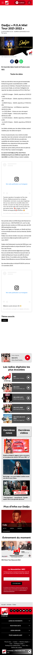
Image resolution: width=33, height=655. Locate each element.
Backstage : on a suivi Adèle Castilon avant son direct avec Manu (16, 477)
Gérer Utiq (25, 645)
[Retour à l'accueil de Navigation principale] (7, 2)
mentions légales (22, 590)
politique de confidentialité (9, 591)
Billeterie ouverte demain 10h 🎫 (12, 306)
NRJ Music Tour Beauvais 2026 (11, 560)
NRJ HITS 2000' (18, 407)
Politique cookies (19, 643)
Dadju (4, 525)
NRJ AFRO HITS (18, 397)
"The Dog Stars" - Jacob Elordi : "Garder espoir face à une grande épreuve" (15, 498)
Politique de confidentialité (12, 645)
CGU (10, 643)
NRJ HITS (15, 358)
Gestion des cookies (16, 647)
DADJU (21, 213)
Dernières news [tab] (9, 431)
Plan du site (7, 641)
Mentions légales (24, 641)
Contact (15, 641)
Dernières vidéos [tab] (24, 431)
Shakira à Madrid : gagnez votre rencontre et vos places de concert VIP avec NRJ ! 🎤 (16, 456)
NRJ (14, 376)
